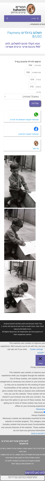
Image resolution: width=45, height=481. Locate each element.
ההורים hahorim (19, 8)
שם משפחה (36, 72)
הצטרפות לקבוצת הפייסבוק (29, 134)
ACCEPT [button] (40, 353)
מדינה (38, 92)
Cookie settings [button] (36, 349)
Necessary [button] (40, 409)
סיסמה (38, 87)
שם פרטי (37, 65)
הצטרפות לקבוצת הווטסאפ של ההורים (24, 120)
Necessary (38, 412)
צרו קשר (36, 148)
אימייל (38, 80)
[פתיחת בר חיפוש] (7, 18)
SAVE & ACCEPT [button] (38, 433)
